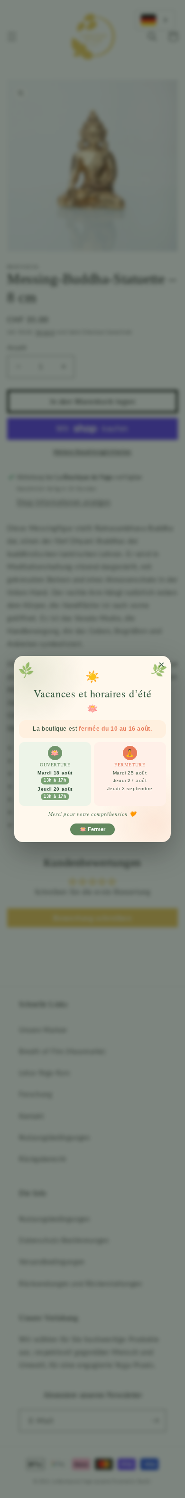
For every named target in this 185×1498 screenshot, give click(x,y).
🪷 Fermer (92, 829)
